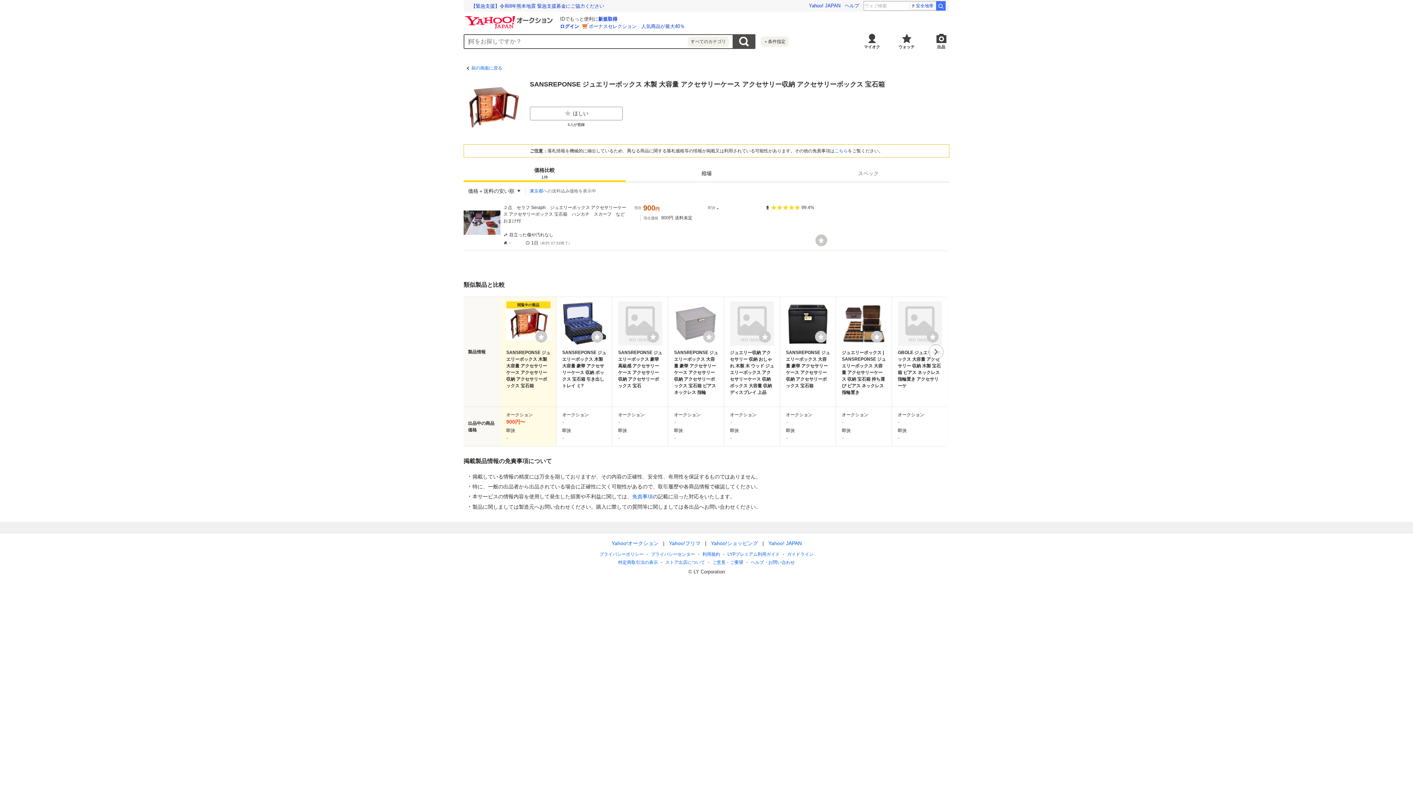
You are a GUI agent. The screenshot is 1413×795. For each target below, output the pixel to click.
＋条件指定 (775, 41)
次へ (936, 351)
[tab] (545, 173)
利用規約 (711, 554)
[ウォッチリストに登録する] (541, 337)
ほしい (580, 113)
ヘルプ (852, 5)
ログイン (569, 26)
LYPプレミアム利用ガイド (753, 554)
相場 (706, 173)
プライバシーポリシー (621, 554)
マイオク (872, 47)
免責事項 (642, 496)
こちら (841, 150)
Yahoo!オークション (635, 543)
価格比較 (544, 173)
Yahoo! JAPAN (824, 5)
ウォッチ (907, 47)
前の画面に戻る (486, 68)
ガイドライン (800, 554)
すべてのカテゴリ (708, 41)
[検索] (941, 6)
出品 (941, 47)
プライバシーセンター (673, 554)
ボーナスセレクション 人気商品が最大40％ (637, 26)
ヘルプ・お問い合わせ (773, 562)
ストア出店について (685, 562)
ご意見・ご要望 (727, 562)
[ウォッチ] (821, 240)
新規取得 (607, 19)
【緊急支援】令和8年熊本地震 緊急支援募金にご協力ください (537, 6)
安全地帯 (925, 5)
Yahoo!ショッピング (734, 543)
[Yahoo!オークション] (510, 18)
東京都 (536, 191)
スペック (868, 173)
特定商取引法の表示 (638, 562)
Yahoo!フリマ (685, 543)
